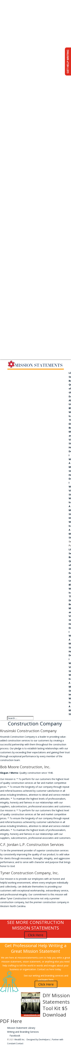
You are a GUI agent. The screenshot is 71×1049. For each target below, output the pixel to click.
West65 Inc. (19, 1039)
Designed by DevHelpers (38, 1039)
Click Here (35, 935)
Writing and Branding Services (23, 1031)
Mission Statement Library (21, 1027)
